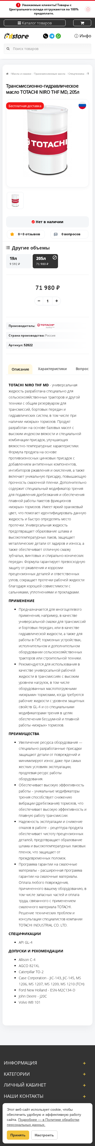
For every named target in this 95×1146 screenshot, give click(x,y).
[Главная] (7, 73)
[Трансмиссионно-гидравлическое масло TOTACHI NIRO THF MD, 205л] (15, 200)
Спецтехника (76, 73)
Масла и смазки (21, 73)
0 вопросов (71, 234)
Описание (20, 369)
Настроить (44, 1135)
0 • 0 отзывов (29, 234)
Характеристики (52, 368)
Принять (18, 1135)
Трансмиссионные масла (49, 73)
